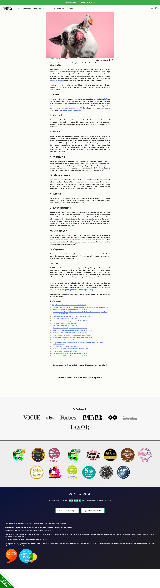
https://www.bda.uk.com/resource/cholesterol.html (68, 340)
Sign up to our (93, 511)
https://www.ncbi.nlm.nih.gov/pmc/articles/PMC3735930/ (70, 332)
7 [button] (88, 144)
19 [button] (77, 243)
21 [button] (100, 276)
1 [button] (105, 71)
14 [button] (77, 186)
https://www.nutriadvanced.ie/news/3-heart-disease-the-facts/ (72, 316)
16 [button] (59, 200)
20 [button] (77, 255)
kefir (106, 99)
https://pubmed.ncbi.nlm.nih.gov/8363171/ (65, 325)
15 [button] (94, 188)
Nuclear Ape (43, 539)
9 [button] (90, 144)
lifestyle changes (57, 80)
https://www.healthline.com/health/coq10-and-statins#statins (72, 356)
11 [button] (96, 167)
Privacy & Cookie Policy (36, 523)
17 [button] (92, 220)
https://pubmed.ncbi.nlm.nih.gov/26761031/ (65, 346)
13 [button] (103, 169)
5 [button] (92, 142)
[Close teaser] (15, 586)
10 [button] (56, 151)
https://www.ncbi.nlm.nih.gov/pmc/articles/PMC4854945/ (69, 305)
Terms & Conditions (22, 523)
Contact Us (47, 530)
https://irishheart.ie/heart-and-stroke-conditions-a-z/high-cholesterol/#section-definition (80, 307)
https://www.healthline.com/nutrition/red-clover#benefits (70, 348)
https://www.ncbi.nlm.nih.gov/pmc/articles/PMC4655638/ (70, 328)
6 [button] (93, 142)
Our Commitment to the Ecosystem (55, 523)
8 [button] (89, 144)
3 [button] (80, 107)
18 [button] (76, 243)
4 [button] (57, 126)
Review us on (63, 511)
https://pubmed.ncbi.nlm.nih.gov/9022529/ (65, 318)
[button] (7, 580)
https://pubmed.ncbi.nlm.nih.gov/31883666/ (66, 351)
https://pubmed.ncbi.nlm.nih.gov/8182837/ (65, 323)
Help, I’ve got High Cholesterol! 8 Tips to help (75, 290)
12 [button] (97, 167)
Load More (80, 387)
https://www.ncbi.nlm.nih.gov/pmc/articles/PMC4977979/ (70, 321)
